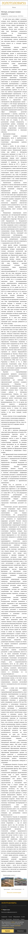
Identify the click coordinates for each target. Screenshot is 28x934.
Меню (14, 7)
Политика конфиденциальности (9, 912)
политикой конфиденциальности (11, 926)
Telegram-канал (6, 909)
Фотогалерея (9, 919)
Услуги (3, 919)
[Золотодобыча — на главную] (14, 4)
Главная (22, 919)
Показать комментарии (14, 892)
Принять (7, 931)
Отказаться (20, 931)
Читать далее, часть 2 (9, 875)
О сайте (23, 916)
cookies (13, 922)
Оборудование (16, 916)
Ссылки (10, 916)
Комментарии (16, 919)
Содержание (4, 916)
